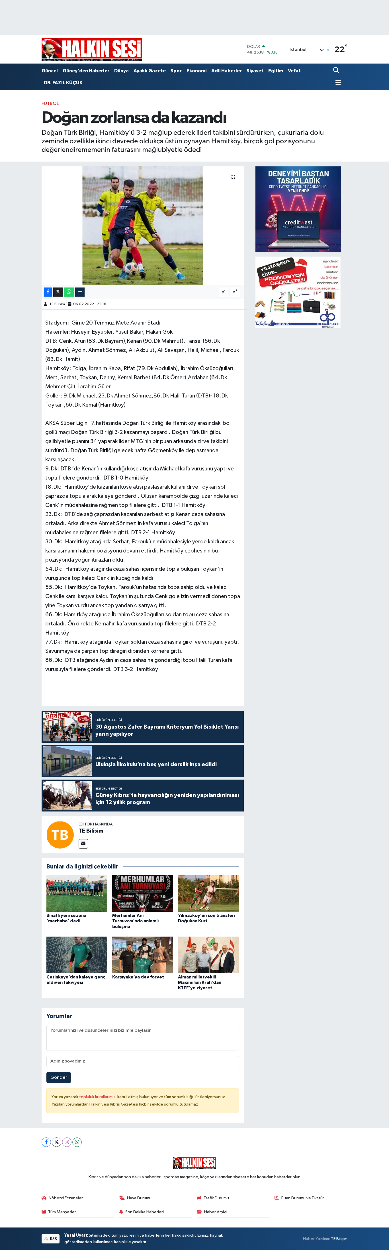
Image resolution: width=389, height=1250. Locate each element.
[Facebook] (46, 1142)
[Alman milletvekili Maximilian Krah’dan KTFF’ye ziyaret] (208, 955)
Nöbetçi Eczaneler (66, 1198)
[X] (56, 1142)
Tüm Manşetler (62, 1212)
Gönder (58, 1077)
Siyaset (255, 70)
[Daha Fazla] (80, 292)
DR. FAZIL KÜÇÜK (63, 82)
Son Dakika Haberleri (144, 1212)
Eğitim (275, 70)
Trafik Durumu (216, 1198)
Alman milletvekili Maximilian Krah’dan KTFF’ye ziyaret (199, 982)
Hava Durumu (139, 1198)
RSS (53, 1239)
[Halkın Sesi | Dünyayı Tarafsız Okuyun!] (92, 49)
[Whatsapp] (77, 1142)
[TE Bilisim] (60, 834)
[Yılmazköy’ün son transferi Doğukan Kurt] (208, 893)
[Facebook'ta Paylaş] (48, 292)
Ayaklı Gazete (150, 70)
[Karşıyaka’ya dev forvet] (142, 955)
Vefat (294, 70)
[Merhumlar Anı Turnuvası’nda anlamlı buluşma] (142, 893)
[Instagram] (66, 1142)
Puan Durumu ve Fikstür (302, 1198)
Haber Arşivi (215, 1212)
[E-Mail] (83, 844)
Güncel (50, 70)
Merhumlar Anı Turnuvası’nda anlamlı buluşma (135, 921)
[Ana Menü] (337, 83)
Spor (176, 70)
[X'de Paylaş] (58, 292)
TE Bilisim (57, 304)
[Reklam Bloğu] (298, 209)
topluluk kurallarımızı (98, 1097)
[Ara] (336, 71)
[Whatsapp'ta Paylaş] (69, 292)
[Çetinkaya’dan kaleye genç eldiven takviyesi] (76, 955)
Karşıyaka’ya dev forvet (138, 977)
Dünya (121, 70)
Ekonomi (196, 70)
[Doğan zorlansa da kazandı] (143, 225)
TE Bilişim (339, 1239)
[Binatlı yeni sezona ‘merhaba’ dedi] (76, 893)
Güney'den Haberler (86, 70)
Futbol (50, 103)
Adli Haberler (226, 70)
